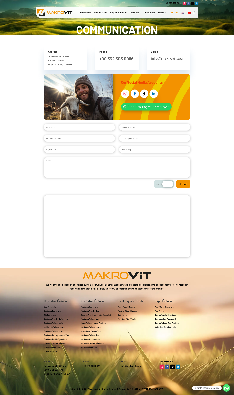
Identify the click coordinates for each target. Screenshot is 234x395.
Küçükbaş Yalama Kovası (91, 327)
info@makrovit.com (131, 366)
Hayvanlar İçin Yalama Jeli (165, 319)
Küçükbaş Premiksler (89, 307)
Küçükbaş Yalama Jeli (90, 319)
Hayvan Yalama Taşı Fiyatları (167, 323)
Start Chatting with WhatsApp (148, 107)
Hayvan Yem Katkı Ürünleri (165, 315)
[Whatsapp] (226, 388)
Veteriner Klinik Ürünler (127, 319)
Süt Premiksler (50, 315)
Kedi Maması (123, 315)
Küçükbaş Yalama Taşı (90, 335)
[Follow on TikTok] (192, 3)
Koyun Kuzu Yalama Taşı (91, 331)
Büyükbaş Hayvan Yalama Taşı (56, 335)
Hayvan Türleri (117, 12)
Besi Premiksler (50, 307)
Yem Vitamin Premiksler (164, 307)
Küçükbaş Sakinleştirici (90, 339)
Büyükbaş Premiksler (52, 311)
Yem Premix (159, 311)
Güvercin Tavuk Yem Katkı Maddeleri (96, 315)
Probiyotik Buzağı (51, 351)
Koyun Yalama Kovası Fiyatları (93, 323)
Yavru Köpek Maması (126, 307)
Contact (174, 12)
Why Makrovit (100, 12)
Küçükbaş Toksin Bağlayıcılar (93, 343)
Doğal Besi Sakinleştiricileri (166, 327)
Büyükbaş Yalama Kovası (54, 331)
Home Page (85, 12)
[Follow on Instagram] (184, 3)
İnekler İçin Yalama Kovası (54, 327)
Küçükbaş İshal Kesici (89, 347)
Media (161, 12)
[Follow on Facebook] (188, 3)
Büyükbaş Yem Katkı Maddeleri (56, 319)
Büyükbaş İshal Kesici (52, 347)
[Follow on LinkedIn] (196, 3)
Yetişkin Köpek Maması (127, 311)
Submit (183, 184)
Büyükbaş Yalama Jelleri (54, 323)
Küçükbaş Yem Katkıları (90, 311)
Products (134, 12)
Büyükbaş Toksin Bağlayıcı (55, 343)
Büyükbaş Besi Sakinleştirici (55, 339)
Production (149, 12)
